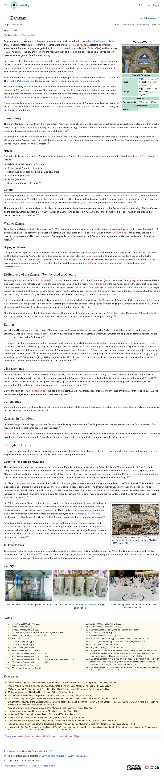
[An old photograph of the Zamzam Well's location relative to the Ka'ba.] (134, 585)
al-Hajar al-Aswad (77, 44)
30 (27, 536)
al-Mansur (120, 467)
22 (46, 410)
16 (43, 337)
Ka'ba (74, 52)
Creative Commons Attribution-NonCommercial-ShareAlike (64, 756)
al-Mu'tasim (131, 470)
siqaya (114, 64)
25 (148, 433)
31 (40, 554)
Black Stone (76, 106)
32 (128, 554)
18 (33, 353)
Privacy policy (10, 766)
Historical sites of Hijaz (68, 736)
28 (27, 497)
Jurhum (91, 263)
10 (12, 239)
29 (103, 516)
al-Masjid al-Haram (95, 41)
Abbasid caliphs (39, 390)
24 (60, 427)
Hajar (6, 52)
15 (114, 316)
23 (151, 423)
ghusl (101, 346)
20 (84, 384)
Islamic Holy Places (45, 736)
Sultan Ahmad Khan (26, 483)
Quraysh (133, 280)
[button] (5, 5)
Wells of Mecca (25, 736)
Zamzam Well (29, 35)
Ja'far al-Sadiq (140, 156)
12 (19, 266)
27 (128, 477)
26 (127, 436)
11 (39, 262)
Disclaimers (37, 766)
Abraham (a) (65, 195)
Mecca (111, 41)
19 (74, 360)
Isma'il (94, 48)
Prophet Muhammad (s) (96, 68)
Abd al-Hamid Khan (99, 490)
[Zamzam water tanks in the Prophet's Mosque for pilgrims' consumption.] (80, 585)
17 (91, 349)
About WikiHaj (24, 766)
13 (104, 303)
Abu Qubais (87, 378)
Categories (10, 736)
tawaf (101, 343)
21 (69, 394)
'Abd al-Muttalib (52, 68)
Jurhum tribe (119, 232)
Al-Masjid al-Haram (147, 79)
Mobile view (49, 766)
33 (92, 557)
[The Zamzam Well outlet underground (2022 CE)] (28, 585)
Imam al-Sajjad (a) (13, 433)
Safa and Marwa (23, 202)
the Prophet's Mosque (86, 604)
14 (93, 306)
